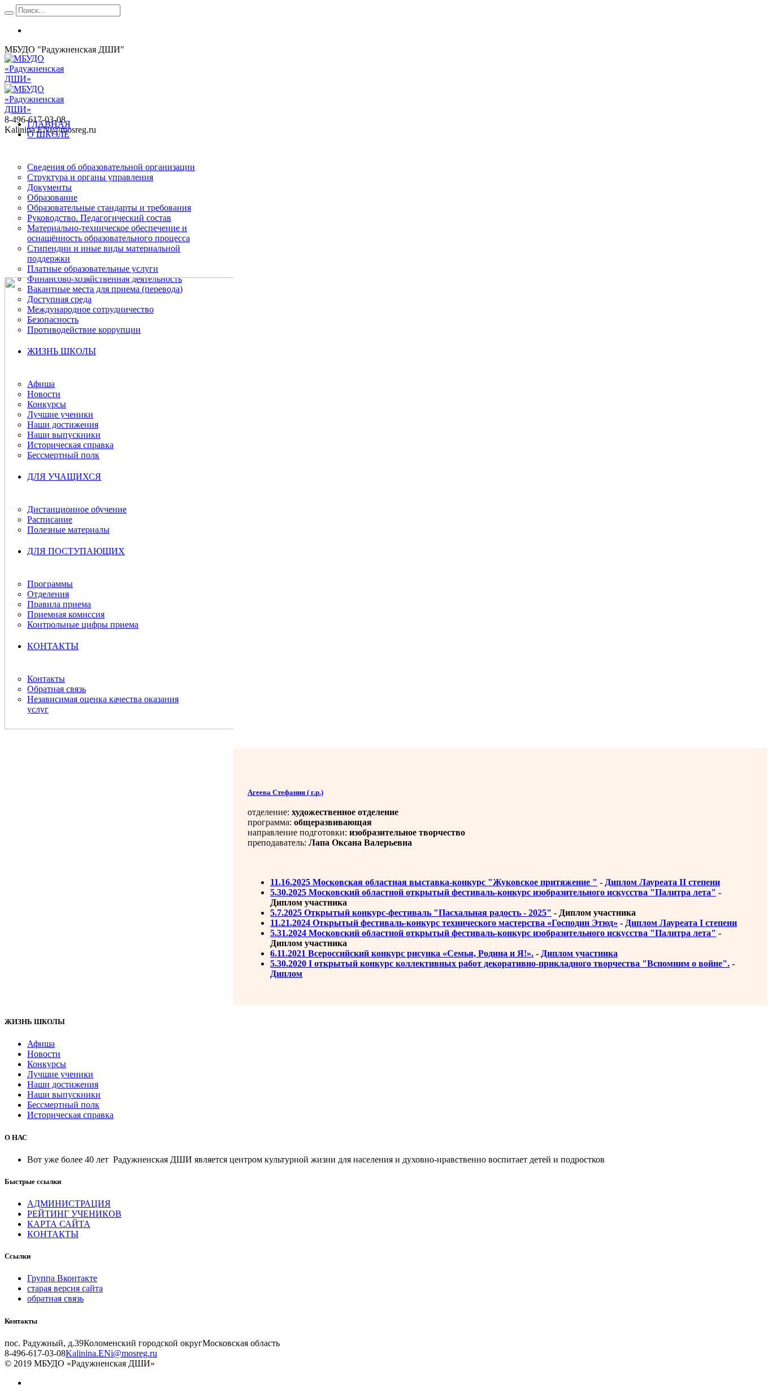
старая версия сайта (65, 1288)
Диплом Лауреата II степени (662, 882)
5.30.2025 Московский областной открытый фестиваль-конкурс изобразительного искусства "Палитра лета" (493, 892)
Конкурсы (46, 1064)
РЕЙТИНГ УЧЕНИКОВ (74, 1213)
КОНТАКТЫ (53, 1234)
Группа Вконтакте (62, 1278)
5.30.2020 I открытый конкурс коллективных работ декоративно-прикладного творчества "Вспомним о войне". (500, 963)
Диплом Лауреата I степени (681, 923)
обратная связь (55, 1298)
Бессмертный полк (63, 1104)
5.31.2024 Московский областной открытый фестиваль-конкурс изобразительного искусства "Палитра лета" (493, 933)
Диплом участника (579, 953)
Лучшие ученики (60, 1074)
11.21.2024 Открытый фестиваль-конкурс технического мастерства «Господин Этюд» (444, 923)
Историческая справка (70, 1115)
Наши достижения (62, 1084)
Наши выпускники (64, 1094)
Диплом (286, 973)
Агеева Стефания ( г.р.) (285, 792)
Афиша (41, 1043)
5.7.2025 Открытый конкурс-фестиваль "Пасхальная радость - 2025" (411, 912)
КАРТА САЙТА (58, 1224)
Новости (43, 1054)
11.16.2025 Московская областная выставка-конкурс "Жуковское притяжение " (433, 882)
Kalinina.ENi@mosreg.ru (111, 1353)
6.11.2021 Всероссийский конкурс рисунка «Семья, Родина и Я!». (402, 953)
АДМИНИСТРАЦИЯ (69, 1203)
